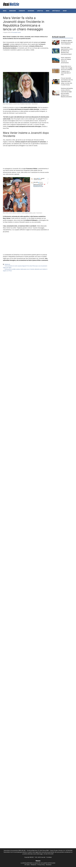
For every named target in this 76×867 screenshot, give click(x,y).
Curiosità (22, 10)
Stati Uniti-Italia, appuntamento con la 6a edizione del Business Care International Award (66, 51)
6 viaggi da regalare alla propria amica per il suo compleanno (67, 42)
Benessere (12, 10)
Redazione (33, 864)
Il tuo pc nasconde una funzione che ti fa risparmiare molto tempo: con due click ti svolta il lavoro (67, 81)
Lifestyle (40, 10)
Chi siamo (27, 864)
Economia (31, 10)
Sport (65, 10)
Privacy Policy (41, 864)
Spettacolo (56, 10)
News (4, 10)
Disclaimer (49, 864)
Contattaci (49, 857)
